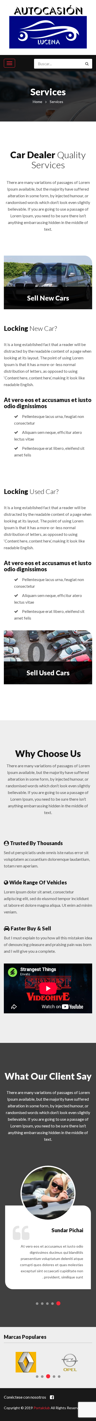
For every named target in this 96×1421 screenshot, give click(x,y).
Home (37, 101)
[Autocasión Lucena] (48, 26)
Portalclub (42, 1408)
